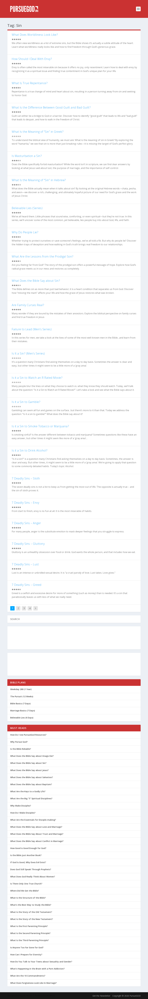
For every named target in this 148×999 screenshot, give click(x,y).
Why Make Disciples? (20, 805)
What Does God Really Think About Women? (32, 876)
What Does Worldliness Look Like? (35, 35)
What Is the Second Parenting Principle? (30, 933)
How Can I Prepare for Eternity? (26, 954)
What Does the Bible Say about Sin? (36, 281)
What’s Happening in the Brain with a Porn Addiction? (37, 968)
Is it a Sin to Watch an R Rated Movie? (37, 378)
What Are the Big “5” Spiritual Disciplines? (31, 798)
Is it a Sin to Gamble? (26, 402)
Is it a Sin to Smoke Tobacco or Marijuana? (40, 426)
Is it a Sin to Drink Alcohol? (30, 450)
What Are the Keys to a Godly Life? (27, 791)
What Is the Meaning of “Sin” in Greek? (37, 132)
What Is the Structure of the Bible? (28, 897)
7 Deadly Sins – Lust (25, 564)
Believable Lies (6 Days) (21, 717)
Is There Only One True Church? (26, 883)
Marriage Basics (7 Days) (22, 710)
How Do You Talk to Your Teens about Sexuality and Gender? (41, 961)
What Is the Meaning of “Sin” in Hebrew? (39, 180)
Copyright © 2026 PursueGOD (126, 995)
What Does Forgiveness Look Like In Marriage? (33, 983)
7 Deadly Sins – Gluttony (28, 544)
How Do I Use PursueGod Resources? (28, 734)
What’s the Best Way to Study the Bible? (30, 904)
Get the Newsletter (101, 995)
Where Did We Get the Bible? (24, 890)
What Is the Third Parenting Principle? (29, 940)
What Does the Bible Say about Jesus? (29, 770)
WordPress (50, 996)
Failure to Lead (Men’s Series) (32, 329)
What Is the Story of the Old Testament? (31, 912)
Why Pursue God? (19, 741)
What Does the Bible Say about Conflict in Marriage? (36, 841)
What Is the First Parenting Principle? (29, 926)
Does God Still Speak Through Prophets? (30, 869)
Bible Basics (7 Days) (20, 703)
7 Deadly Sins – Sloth (26, 478)
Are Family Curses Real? (28, 305)
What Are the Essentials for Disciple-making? (33, 819)
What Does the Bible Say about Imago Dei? (32, 756)
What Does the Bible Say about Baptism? (31, 784)
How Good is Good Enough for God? (28, 848)
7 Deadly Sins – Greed (26, 585)
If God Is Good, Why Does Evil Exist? (28, 862)
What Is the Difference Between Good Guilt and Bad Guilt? (51, 107)
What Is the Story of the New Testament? (31, 919)
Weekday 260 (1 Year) (21, 689)
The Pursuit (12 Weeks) (21, 696)
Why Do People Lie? (25, 232)
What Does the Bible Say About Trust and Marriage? (36, 834)
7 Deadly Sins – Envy (25, 503)
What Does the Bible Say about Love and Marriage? (36, 826)
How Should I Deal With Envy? (32, 59)
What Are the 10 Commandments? (27, 975)
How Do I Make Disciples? (22, 812)
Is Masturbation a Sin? (27, 156)
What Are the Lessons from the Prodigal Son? (42, 256)
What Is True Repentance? (30, 83)
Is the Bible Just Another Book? (25, 855)
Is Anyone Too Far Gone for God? (27, 947)
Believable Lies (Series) (27, 208)
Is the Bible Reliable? (20, 749)
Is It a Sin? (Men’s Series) (28, 353)
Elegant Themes (26, 996)
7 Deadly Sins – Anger (26, 523)
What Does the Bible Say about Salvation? (31, 777)
